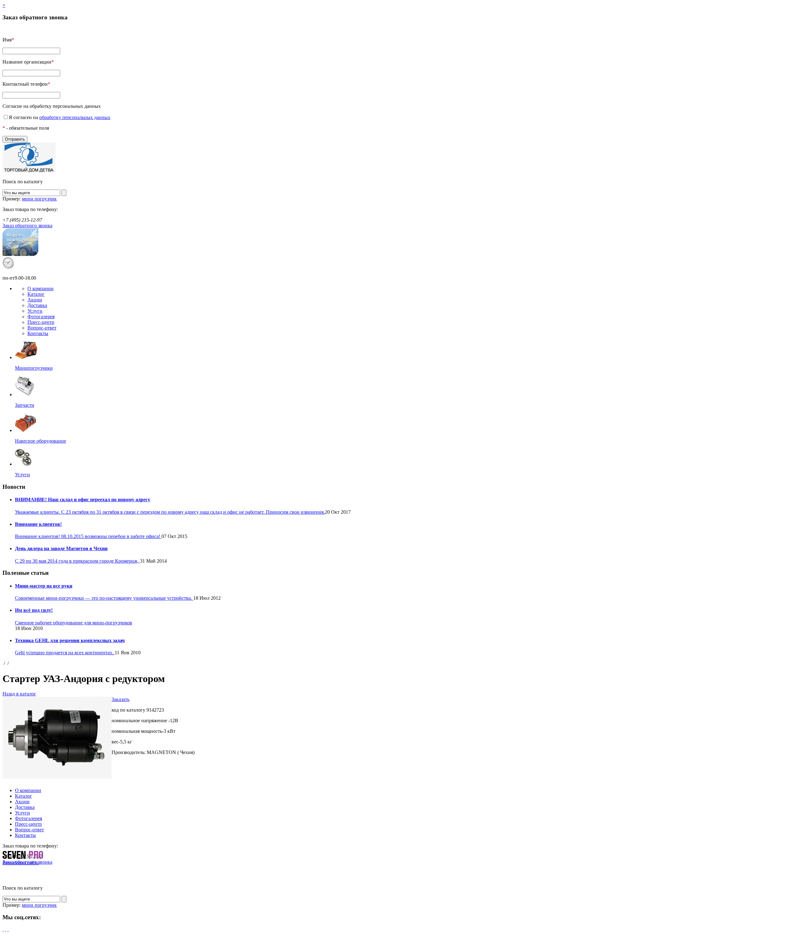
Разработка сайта (20, 862)
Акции (34, 299)
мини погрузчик (39, 198)
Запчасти (24, 405)
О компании (40, 288)
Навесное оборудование (40, 441)
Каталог (36, 294)
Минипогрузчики (34, 368)
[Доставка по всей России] (20, 254)
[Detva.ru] (28, 171)
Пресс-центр (40, 322)
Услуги (34, 311)
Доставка (37, 305)
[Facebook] (3, 929)
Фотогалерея (41, 316)
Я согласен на (59, 117)
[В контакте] (8, 929)
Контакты (37, 333)
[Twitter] (5, 929)
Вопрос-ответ (41, 327)
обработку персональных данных (74, 117)
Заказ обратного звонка (27, 225)
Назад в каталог (19, 693)
